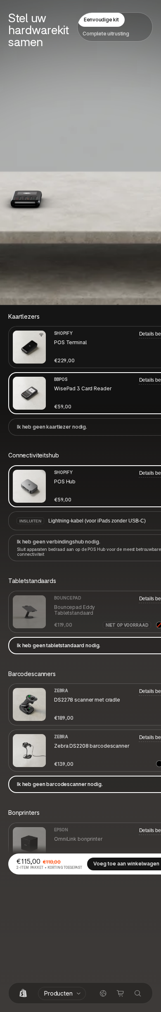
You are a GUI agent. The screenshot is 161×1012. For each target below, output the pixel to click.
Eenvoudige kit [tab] (101, 19)
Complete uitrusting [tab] (106, 33)
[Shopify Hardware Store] (23, 993)
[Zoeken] (137, 993)
